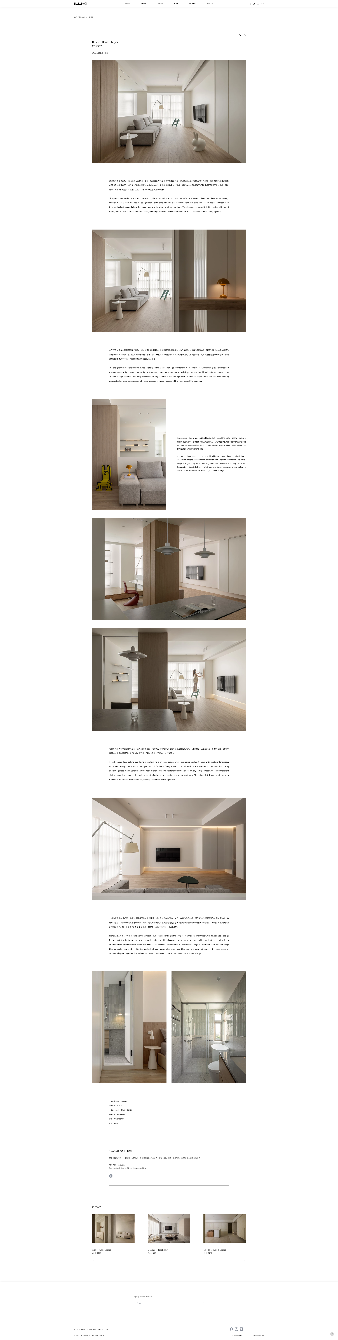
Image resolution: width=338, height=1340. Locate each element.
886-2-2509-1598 (258, 1335)
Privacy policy (86, 1329)
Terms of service (97, 1329)
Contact (106, 1329)
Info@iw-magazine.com (238, 1335)
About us (77, 1329)
